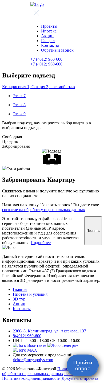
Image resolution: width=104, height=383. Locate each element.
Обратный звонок (57, 50)
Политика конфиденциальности (31, 378)
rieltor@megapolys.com (33, 359)
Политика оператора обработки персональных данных (48, 371)
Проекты (49, 26)
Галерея (48, 40)
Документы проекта (80, 378)
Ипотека (49, 31)
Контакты (50, 45)
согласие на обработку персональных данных (43, 209)
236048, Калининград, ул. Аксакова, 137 (49, 331)
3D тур (19, 299)
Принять (93, 231)
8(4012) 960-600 (27, 335)
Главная (20, 289)
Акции (47, 36)
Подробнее (41, 242)
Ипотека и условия (30, 294)
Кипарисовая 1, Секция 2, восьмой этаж (38, 86)
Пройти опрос (82, 365)
